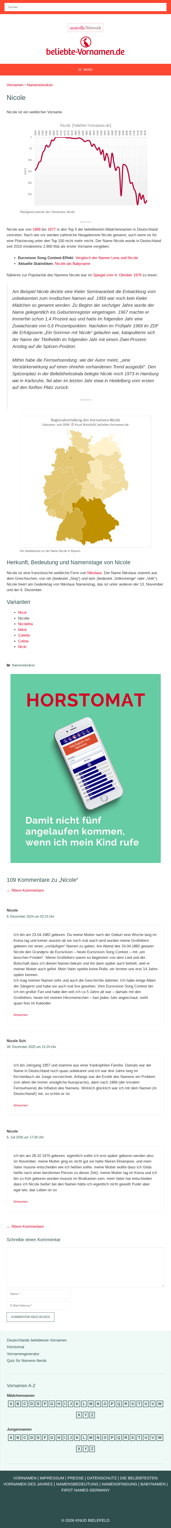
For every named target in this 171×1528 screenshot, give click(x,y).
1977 (52, 229)
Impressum (52, 1478)
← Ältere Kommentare (25, 890)
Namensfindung (119, 1484)
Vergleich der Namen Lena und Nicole (106, 258)
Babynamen (153, 1484)
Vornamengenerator (23, 1354)
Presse (75, 1478)
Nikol (22, 630)
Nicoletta (25, 624)
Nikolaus (94, 573)
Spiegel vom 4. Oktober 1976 (117, 275)
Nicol (22, 612)
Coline (23, 641)
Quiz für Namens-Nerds (27, 1360)
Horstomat (15, 1347)
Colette (24, 635)
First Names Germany (85, 1490)
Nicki (22, 647)
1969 (37, 229)
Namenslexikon (40, 85)
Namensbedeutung (77, 1484)
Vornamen (15, 85)
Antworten (21, 1015)
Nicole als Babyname (72, 264)
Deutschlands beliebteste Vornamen (37, 1340)
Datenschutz (102, 1478)
